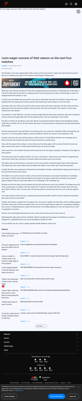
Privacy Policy (18, 390)
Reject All (73, 396)
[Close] (79, 387)
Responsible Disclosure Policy (51, 382)
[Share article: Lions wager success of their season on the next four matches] (78, 12)
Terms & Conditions (25, 382)
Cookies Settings (9, 396)
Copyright (63, 382)
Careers (69, 382)
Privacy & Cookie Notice (37, 382)
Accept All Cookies (57, 396)
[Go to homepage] (6, 4)
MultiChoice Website (14, 382)
